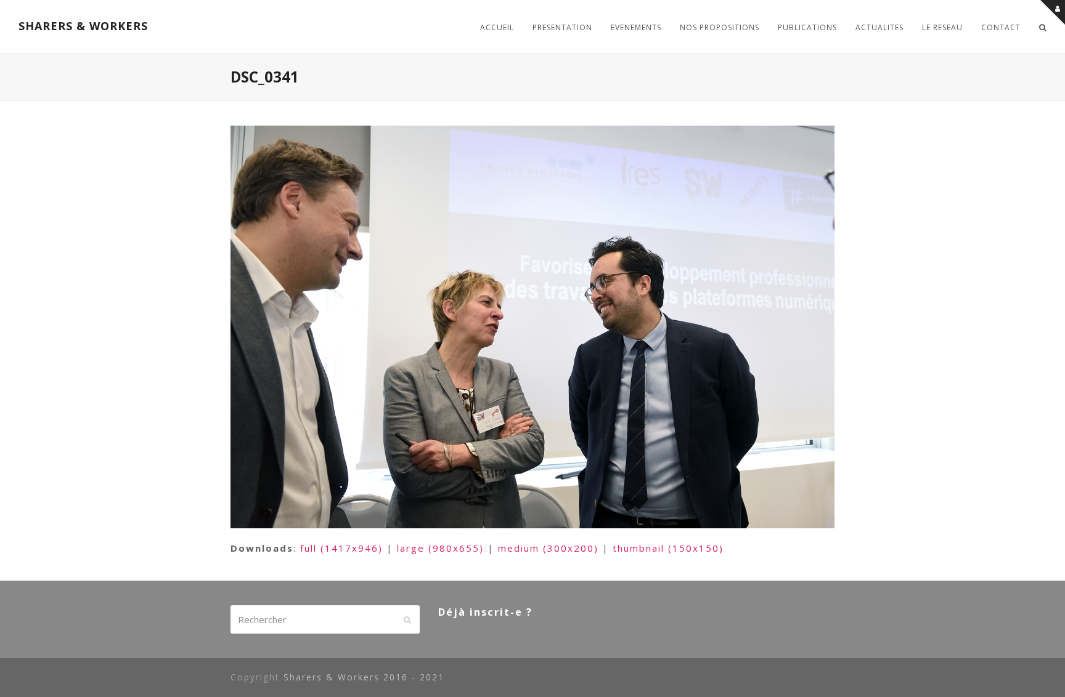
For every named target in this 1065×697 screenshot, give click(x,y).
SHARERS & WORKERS (83, 25)
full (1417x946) (341, 548)
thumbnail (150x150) (668, 548)
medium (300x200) (548, 548)
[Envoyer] (407, 619)
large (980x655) (440, 548)
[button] (1043, 26)
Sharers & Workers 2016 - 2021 (364, 677)
